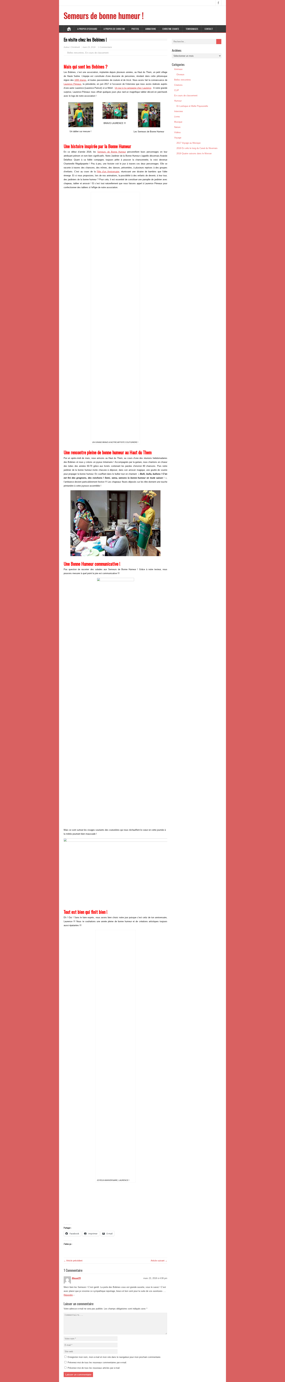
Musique (178, 122)
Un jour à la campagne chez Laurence (133, 88)
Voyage (177, 137)
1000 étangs (80, 80)
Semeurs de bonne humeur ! (104, 15)
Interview (178, 111)
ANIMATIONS (150, 28)
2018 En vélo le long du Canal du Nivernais (197, 148)
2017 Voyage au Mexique (188, 143)
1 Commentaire (105, 47)
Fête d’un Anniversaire (108, 171)
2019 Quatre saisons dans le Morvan (194, 153)
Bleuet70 (76, 1278)
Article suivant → (159, 1260)
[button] (66, 523)
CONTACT (209, 28)
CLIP (176, 90)
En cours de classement (97, 53)
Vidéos (177, 132)
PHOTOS (135, 28)
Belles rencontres (75, 53)
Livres (177, 116)
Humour (178, 101)
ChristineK (75, 47)
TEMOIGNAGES (192, 28)
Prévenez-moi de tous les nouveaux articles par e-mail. (94, 1368)
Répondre (68, 1295)
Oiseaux (180, 74)
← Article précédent (73, 1260)
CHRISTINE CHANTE (170, 28)
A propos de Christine (114, 28)
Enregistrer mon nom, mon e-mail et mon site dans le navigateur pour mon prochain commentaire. (114, 1357)
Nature (177, 127)
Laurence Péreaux (72, 84)
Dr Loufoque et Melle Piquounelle (192, 106)
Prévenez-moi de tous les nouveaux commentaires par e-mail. (97, 1362)
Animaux (178, 69)
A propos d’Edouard (87, 28)
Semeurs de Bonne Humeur (111, 152)
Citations (178, 85)
